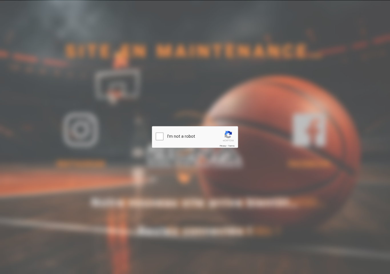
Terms (231, 146)
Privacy (223, 146)
